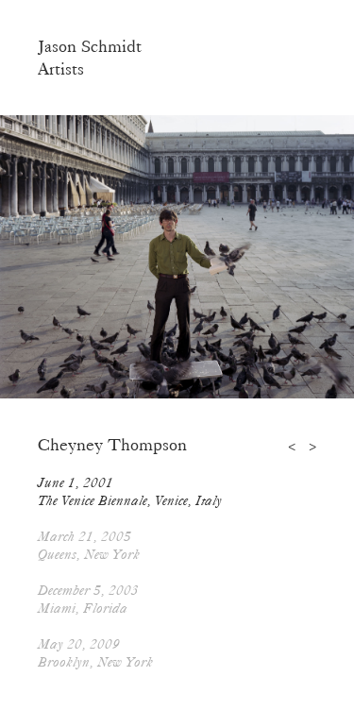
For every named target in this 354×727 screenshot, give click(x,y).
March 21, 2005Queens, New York (89, 545)
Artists (61, 69)
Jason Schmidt (90, 46)
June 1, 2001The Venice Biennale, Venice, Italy (130, 491)
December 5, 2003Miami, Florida (88, 599)
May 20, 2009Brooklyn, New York (95, 652)
